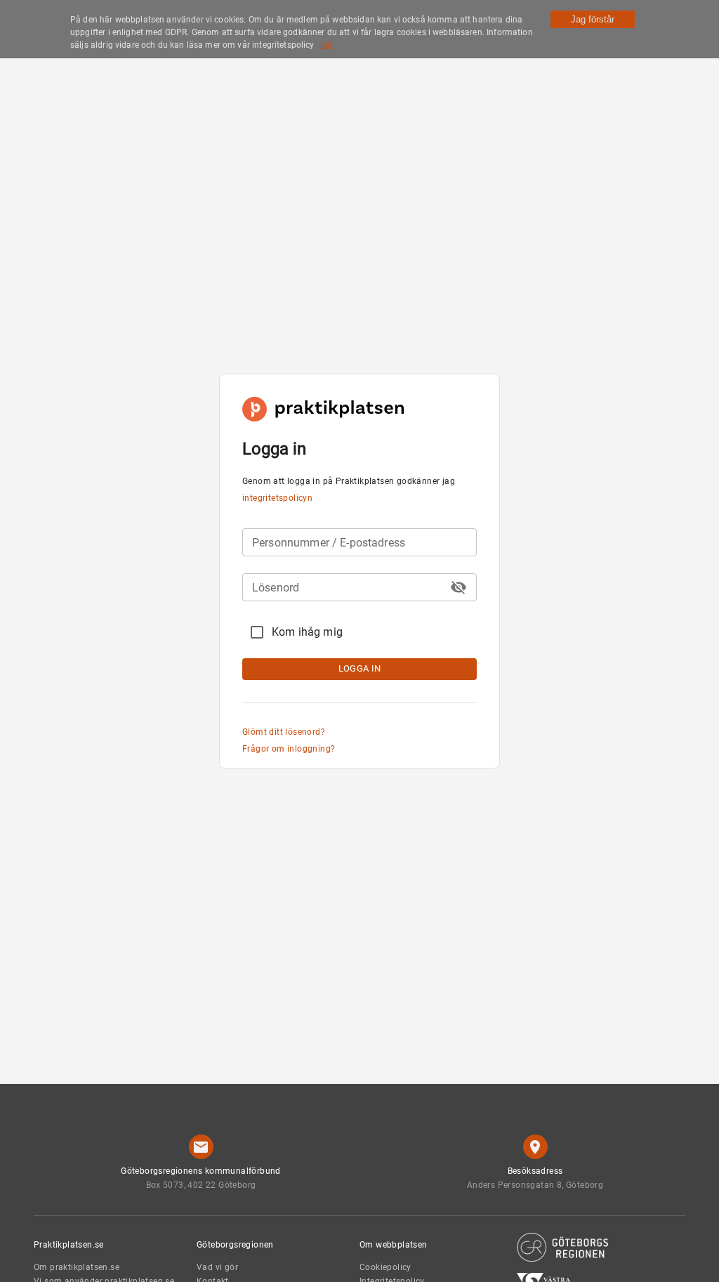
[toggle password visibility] (458, 587)
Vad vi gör (217, 1267)
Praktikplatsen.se (69, 1245)
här (326, 45)
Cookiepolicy (385, 1267)
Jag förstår (592, 19)
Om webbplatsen (394, 1245)
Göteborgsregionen (235, 1245)
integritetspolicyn (277, 498)
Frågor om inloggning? (288, 749)
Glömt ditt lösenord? (283, 732)
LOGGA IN (359, 668)
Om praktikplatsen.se (76, 1267)
